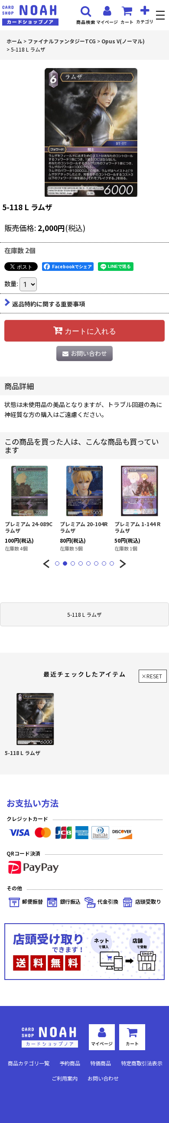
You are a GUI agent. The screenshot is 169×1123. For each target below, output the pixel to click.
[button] (161, 16)
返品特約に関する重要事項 (48, 303)
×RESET (151, 676)
